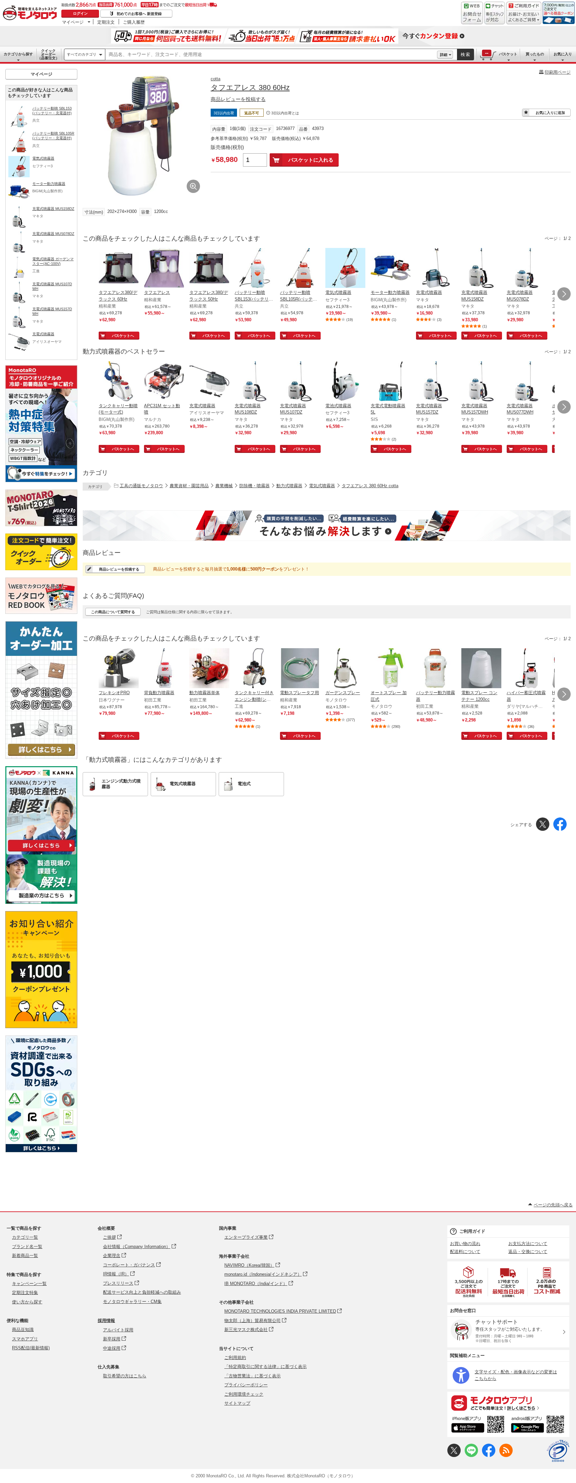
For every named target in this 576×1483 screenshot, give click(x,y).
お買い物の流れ (465, 1243)
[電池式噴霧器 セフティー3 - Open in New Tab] (345, 382)
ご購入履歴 (134, 22)
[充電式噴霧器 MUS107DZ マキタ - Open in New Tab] (300, 382)
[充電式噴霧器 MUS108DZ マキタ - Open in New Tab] (255, 382)
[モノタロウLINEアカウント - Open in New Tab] (471, 1455)
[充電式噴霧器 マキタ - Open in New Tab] (436, 268)
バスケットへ (123, 336)
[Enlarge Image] (193, 186)
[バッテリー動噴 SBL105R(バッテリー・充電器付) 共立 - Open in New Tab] (300, 268)
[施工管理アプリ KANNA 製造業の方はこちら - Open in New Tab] (41, 902)
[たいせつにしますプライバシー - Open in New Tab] (558, 1451)
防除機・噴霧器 (254, 485)
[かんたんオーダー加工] (41, 757)
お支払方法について (527, 1243)
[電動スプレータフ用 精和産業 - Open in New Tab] (300, 669)
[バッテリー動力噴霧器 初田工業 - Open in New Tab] (436, 669)
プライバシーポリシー (246, 1384)
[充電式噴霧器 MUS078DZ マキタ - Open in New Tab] (527, 268)
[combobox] (271, 54)
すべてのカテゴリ (81, 54)
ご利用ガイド (472, 1231)
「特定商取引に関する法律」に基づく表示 (265, 1366)
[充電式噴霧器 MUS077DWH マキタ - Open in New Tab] (527, 382)
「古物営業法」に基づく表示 (252, 1375)
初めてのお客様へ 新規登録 (139, 14)
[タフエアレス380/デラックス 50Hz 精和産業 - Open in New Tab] (209, 268)
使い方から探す (27, 1301)
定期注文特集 (25, 1292)
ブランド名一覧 (27, 1246)
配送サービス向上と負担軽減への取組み (142, 1292)
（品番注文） (48, 54)
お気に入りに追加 (550, 113)
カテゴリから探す (18, 54)
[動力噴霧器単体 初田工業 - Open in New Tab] (209, 669)
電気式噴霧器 (322, 485)
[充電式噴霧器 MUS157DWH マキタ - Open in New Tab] (481, 382)
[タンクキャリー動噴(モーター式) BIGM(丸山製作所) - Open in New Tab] (119, 382)
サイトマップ (237, 1403)
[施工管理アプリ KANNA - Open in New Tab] (41, 851)
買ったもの (535, 54)
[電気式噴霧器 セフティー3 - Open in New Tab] (345, 268)
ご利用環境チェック (243, 1394)
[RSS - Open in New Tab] (506, 1455)
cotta (215, 78)
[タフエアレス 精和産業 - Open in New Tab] (164, 268)
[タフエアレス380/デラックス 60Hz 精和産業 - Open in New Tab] (119, 268)
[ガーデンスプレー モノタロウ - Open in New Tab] (345, 669)
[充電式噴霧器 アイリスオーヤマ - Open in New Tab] (209, 382)
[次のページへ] (564, 294)
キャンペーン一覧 (29, 1283)
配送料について (465, 1251)
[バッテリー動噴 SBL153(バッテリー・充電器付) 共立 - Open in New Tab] (255, 268)
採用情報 (106, 1320)
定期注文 (106, 22)
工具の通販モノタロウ (141, 485)
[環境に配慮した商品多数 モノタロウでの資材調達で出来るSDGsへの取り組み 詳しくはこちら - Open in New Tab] (41, 1150)
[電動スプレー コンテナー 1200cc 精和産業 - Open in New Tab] (481, 669)
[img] (31, 13)
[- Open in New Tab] (469, 1282)
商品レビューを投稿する (238, 99)
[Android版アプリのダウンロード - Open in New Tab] (538, 1425)
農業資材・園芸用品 (189, 485)
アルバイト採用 (118, 1329)
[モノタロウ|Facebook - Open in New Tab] (488, 1455)
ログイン (80, 13)
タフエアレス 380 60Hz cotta (370, 485)
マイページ (73, 22)
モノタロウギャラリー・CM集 (132, 1301)
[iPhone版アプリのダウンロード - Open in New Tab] (477, 1425)
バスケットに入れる (310, 160)
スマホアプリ (25, 1338)
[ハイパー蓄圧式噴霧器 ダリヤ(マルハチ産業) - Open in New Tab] (527, 669)
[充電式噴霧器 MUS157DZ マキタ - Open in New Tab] (436, 382)
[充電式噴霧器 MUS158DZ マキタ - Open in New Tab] (481, 268)
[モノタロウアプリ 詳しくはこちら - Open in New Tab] (508, 1403)
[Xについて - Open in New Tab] (454, 1455)
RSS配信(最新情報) (31, 1347)
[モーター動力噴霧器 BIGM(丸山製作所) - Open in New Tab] (391, 268)
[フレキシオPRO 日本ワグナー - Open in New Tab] (119, 669)
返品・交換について (527, 1251)
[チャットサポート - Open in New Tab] (494, 13)
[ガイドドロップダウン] (523, 17)
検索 (466, 54)
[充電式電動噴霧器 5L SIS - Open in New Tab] (391, 382)
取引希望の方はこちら (124, 1375)
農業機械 (224, 485)
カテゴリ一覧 (25, 1237)
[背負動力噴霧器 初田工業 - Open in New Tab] (164, 669)
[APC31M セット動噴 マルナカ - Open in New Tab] (164, 382)
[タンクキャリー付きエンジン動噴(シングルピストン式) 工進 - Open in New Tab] (255, 669)
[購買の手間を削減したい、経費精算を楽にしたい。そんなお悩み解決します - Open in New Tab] (327, 525)
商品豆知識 (23, 1329)
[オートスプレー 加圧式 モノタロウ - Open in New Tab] (391, 669)
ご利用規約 (235, 1357)
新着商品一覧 (25, 1255)
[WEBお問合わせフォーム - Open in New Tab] (472, 13)
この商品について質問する (113, 612)
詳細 (443, 55)
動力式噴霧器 (289, 485)
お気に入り (563, 54)
